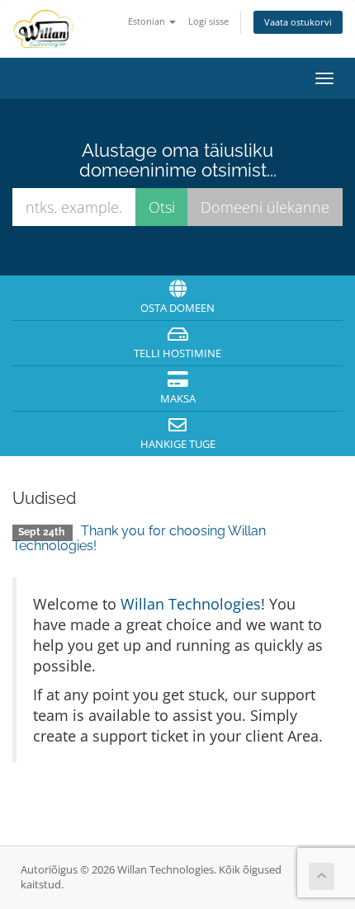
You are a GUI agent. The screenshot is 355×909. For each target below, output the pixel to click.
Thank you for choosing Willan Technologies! (139, 538)
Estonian (148, 21)
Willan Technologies (191, 604)
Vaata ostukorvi (298, 22)
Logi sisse (208, 21)
